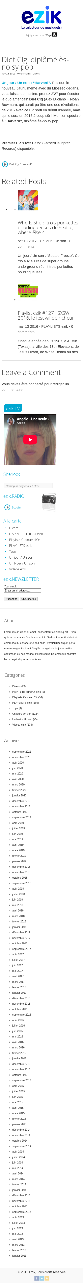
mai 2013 (17, 1233)
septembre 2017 (21, 948)
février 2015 (19, 1118)
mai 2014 (17, 1168)
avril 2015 (18, 1107)
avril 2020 (18, 779)
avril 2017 (18, 976)
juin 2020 (17, 768)
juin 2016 (17, 1031)
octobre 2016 (19, 1009)
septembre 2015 (21, 1080)
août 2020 (18, 762)
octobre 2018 (19, 877)
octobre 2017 (19, 943)
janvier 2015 (19, 1124)
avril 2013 (18, 1239)
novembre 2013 (21, 1200)
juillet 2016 (18, 1025)
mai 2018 (17, 905)
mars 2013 (18, 1244)
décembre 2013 (21, 1195)
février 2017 (19, 987)
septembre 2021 (21, 751)
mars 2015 (18, 1113)
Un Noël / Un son (22, 563)
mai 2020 (17, 773)
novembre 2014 (21, 1135)
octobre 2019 (19, 811)
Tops (13, 551)
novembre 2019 (21, 806)
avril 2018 (18, 910)
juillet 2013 (18, 1222)
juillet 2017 (18, 959)
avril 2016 (18, 1042)
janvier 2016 (19, 1058)
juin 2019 (17, 833)
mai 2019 (17, 839)
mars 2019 (18, 850)
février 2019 (19, 855)
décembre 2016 (21, 998)
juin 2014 (17, 1162)
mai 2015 (17, 1102)
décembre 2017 (21, 932)
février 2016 (19, 1053)
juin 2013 (17, 1228)
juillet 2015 (18, 1091)
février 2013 (19, 1250)
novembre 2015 (21, 1069)
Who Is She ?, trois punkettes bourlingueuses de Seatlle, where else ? (48, 227)
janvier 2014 (19, 1189)
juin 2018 (17, 899)
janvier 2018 (19, 927)
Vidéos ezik (17, 569)
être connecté (32, 384)
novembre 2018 (21, 872)
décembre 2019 (21, 801)
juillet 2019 (18, 828)
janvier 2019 (19, 861)
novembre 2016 (21, 1003)
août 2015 (18, 1085)
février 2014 (19, 1184)
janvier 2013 (19, 1255)
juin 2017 (17, 965)
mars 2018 (18, 916)
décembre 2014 (21, 1129)
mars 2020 (18, 784)
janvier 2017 (19, 992)
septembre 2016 (21, 1014)
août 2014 (18, 1151)
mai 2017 (17, 970)
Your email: (10, 586)
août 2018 (18, 888)
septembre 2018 (21, 883)
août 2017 (18, 954)
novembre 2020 (21, 757)
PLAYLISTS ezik (54, 326)
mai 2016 (17, 1036)
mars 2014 (18, 1179)
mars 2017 (18, 981)
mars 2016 (18, 1047)
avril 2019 (18, 844)
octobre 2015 (19, 1074)
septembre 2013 (21, 1211)
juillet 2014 (18, 1157)
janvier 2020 (19, 795)
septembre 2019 (21, 817)
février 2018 (19, 921)
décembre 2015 (21, 1063)
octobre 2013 (19, 1206)
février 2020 (19, 790)
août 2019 (18, 822)
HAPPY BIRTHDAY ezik (26, 533)
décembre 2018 (21, 866)
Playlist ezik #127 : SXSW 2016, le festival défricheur (46, 315)
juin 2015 (17, 1096)
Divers (36, 73)
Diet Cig (36, 99)
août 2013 (18, 1217)
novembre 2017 (21, 937)
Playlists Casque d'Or (24, 539)
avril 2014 (18, 1173)
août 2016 (18, 1020)
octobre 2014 (19, 1140)
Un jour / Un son (53, 241)
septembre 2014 (21, 1146)
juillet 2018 (18, 894)
